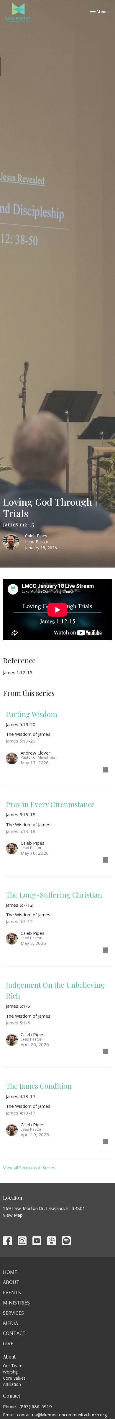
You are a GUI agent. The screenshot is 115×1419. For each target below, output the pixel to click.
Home (10, 1272)
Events (12, 1292)
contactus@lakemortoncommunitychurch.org (62, 1415)
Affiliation (12, 1384)
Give (8, 1343)
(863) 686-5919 (35, 1406)
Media (10, 1323)
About (11, 1282)
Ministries (16, 1303)
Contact (14, 1333)
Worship (11, 1372)
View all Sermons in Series (29, 1167)
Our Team (12, 1365)
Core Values (14, 1378)
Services (13, 1313)
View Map (13, 1215)
